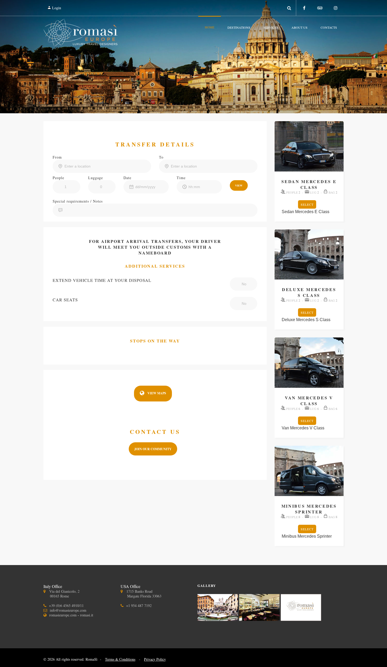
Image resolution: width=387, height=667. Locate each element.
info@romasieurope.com (68, 610)
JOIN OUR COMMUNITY (153, 449)
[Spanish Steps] (218, 619)
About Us (299, 27)
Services (271, 27)
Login (56, 7)
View (238, 185)
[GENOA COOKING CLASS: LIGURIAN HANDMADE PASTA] (301, 619)
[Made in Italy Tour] (260, 619)
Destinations (238, 27)
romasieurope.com (63, 614)
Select (307, 204)
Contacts (329, 27)
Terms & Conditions (120, 659)
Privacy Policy (155, 659)
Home (209, 27)
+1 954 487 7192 (139, 605)
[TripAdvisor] (320, 8)
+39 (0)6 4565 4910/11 (66, 605)
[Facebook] (304, 8)
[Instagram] (336, 8)
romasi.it (86, 614)
